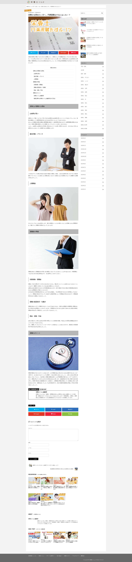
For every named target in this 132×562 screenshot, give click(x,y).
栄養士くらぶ (92, 559)
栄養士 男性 (84, 110)
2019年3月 (83, 182)
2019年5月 (83, 174)
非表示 (54, 67)
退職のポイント (37, 92)
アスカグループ (75, 555)
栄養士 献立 (84, 106)
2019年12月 (83, 149)
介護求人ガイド (67, 555)
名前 (29, 442)
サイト (29, 453)
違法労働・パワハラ (39, 76)
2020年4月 (83, 138)
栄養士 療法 (84, 113)
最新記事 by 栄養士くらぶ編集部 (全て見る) (44, 98)
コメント (30, 428)
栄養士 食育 (84, 121)
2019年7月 (83, 167)
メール (29, 447)
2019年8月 (83, 163)
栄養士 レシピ (84, 81)
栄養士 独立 (84, 102)
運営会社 (82, 555)
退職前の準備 (36, 81)
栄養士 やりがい (85, 77)
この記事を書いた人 (34, 389)
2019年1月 (83, 189)
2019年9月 (83, 160)
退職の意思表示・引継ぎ (40, 87)
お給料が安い (37, 73)
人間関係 (36, 79)
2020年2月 (83, 141)
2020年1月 (83, 145)
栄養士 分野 (84, 88)
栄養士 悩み (32, 405)
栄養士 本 (83, 99)
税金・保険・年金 (38, 90)
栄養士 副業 (84, 92)
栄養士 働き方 (84, 84)
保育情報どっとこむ (32, 555)
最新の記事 (43, 389)
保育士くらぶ (41, 555)
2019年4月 (83, 178)
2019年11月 (83, 152)
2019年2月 (83, 185)
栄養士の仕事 (84, 124)
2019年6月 (83, 171)
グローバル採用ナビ (50, 555)
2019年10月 (83, 156)
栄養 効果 (83, 73)
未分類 (82, 70)
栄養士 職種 (84, 117)
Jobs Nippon (59, 555)
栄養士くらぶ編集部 (39, 95)
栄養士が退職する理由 (38, 70)
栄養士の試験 (84, 128)
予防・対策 (83, 66)
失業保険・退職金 (38, 84)
